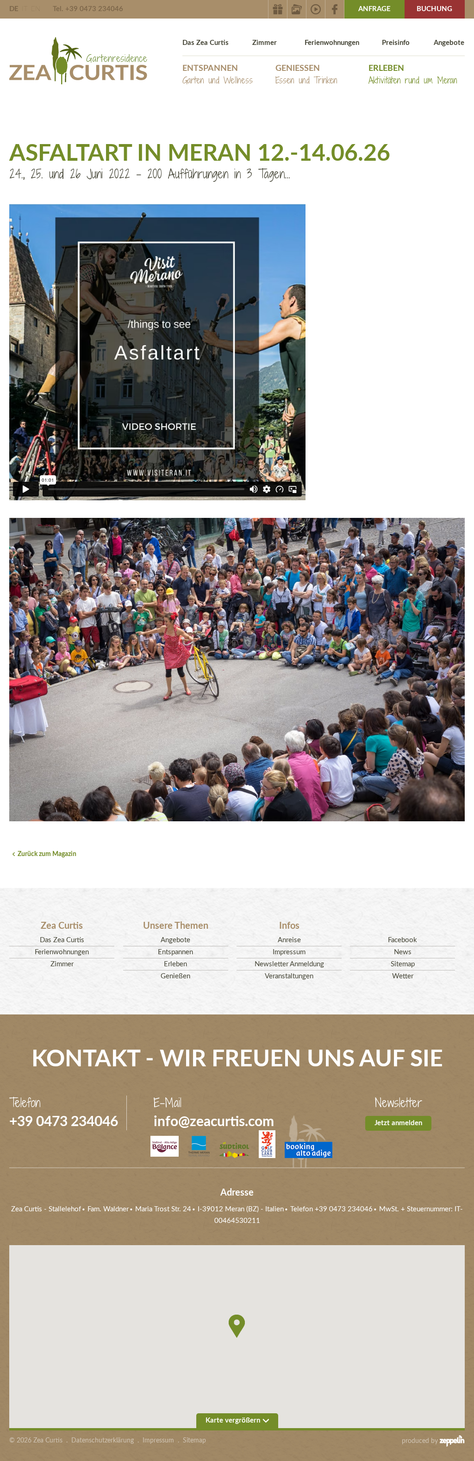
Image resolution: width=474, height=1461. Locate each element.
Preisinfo (396, 42)
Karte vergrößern (233, 1420)
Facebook (402, 940)
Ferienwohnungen (332, 42)
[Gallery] (296, 9)
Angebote (449, 42)
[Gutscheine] (277, 9)
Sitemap (403, 964)
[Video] (315, 9)
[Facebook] (334, 9)
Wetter (402, 976)
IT (25, 9)
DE (14, 9)
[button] (237, 1326)
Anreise (289, 940)
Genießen (306, 75)
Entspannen (217, 75)
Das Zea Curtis (205, 42)
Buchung (434, 9)
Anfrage (374, 9)
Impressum (289, 952)
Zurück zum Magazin (47, 854)
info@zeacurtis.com (214, 1122)
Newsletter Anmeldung (289, 964)
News (403, 952)
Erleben (412, 75)
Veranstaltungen (289, 976)
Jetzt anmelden (398, 1123)
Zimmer (264, 42)
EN (35, 9)
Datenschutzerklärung (102, 1440)
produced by (421, 1441)
